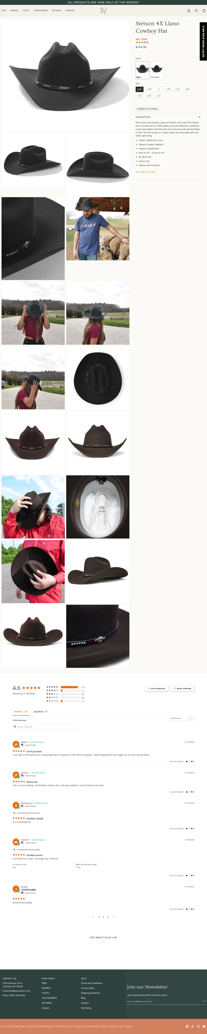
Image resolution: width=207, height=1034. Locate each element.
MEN (44, 983)
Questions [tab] (39, 711)
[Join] (202, 1001)
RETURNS (47, 1003)
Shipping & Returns (90, 993)
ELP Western (11, 1026)
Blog (83, 998)
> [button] (114, 916)
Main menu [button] (48, 978)
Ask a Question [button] (158, 688)
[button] (5, 10)
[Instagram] (198, 1026)
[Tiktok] (193, 1026)
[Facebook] (187, 1026)
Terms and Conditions (91, 983)
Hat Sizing (86, 1008)
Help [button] (84, 978)
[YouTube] (204, 1026)
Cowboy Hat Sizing (147, 109)
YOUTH (45, 993)
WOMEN (46, 988)
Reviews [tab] (18, 711)
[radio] (142, 70)
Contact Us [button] (10, 978)
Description (143, 117)
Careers (45, 1008)
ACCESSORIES (49, 998)
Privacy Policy (88, 988)
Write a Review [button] (184, 688)
